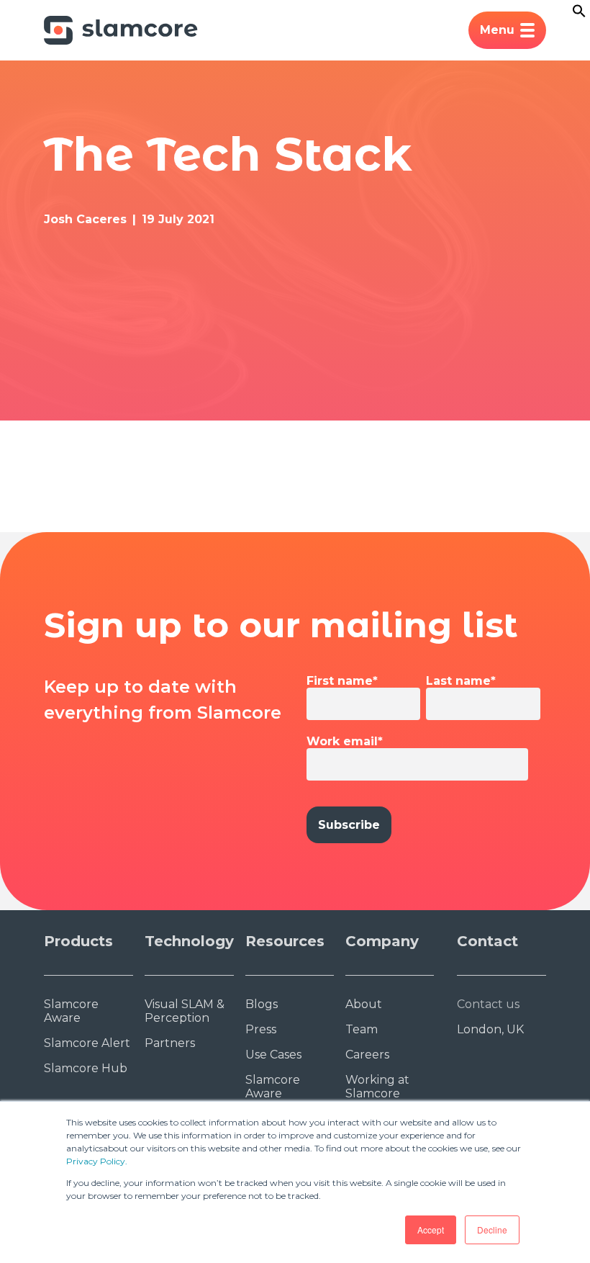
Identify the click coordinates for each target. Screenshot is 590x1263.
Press (260, 1029)
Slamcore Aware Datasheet (275, 1093)
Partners (170, 1043)
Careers (367, 1054)
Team (361, 1029)
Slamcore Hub (85, 1068)
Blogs (261, 1004)
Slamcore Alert (87, 1043)
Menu (497, 30)
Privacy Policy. (96, 1161)
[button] (579, 14)
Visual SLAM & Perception (184, 1011)
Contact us (488, 1004)
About (363, 1004)
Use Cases (273, 1054)
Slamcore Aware (71, 1011)
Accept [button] (430, 1229)
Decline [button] (492, 1229)
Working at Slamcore (377, 1086)
